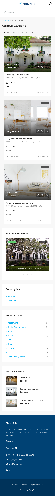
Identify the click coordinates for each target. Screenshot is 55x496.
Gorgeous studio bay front (19, 139)
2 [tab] (29, 276)
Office (11, 340)
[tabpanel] (27, 254)
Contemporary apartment (31, 400)
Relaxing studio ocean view (19, 203)
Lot (9, 352)
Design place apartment (30, 389)
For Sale (45, 39)
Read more (10, 441)
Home (7, 20)
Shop (10, 344)
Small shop (25, 378)
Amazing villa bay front (17, 74)
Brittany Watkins (15, 92)
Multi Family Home (16, 357)
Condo (11, 348)
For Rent (44, 103)
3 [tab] (32, 276)
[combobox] (19, 32)
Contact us (10, 470)
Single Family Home (17, 327)
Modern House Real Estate (19, 221)
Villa (10, 331)
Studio (11, 335)
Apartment (13, 323)
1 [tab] (25, 276)
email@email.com (15, 464)
